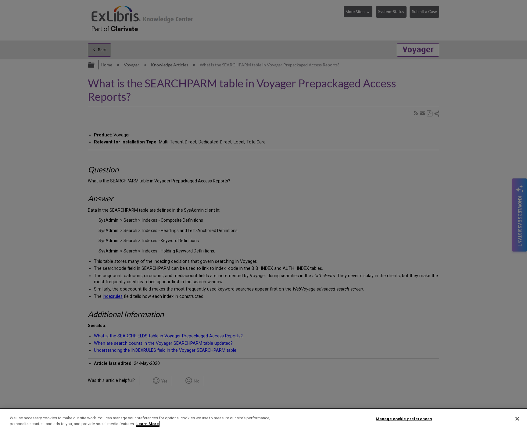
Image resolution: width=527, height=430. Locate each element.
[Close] (517, 418)
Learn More (147, 423)
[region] (263, 419)
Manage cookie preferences (404, 419)
